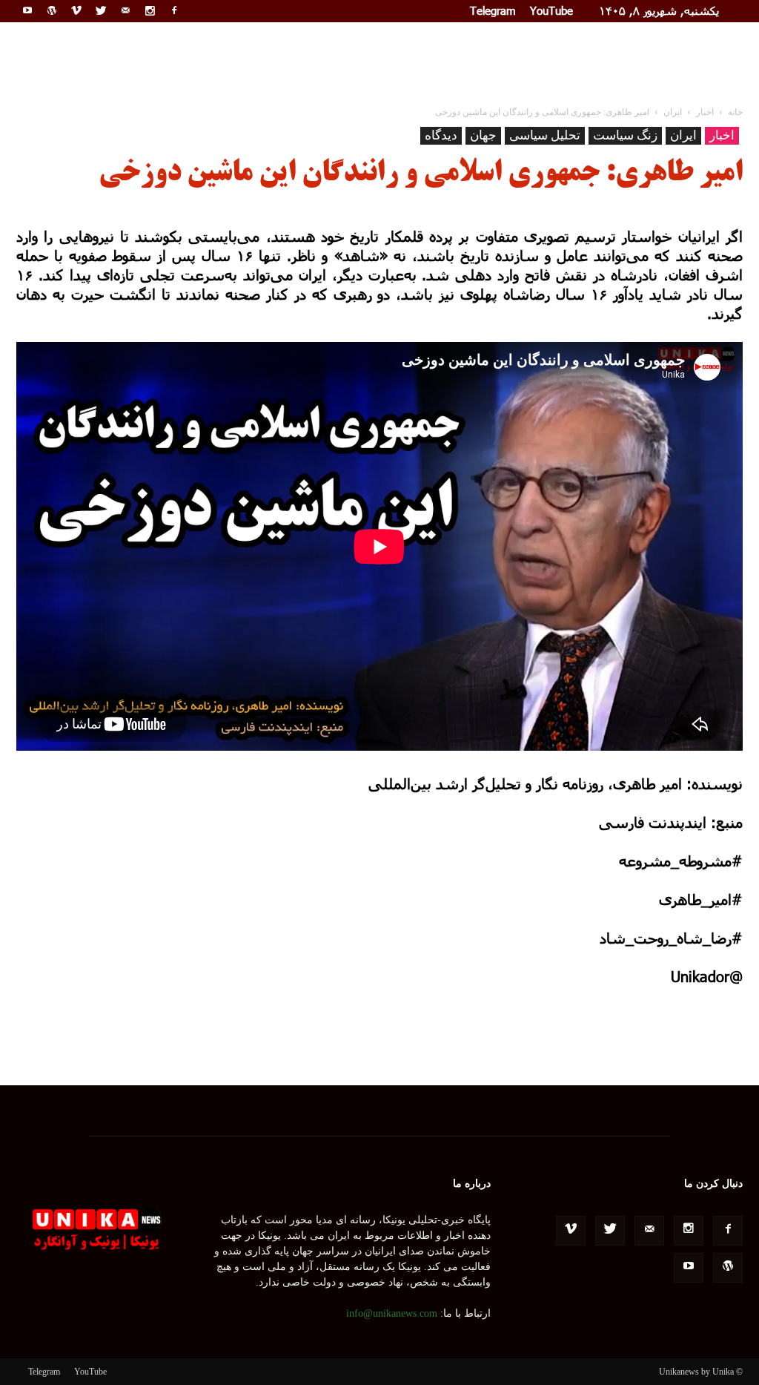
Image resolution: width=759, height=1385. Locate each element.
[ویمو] (76, 10)
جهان (483, 135)
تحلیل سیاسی (544, 135)
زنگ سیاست (625, 135)
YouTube (551, 10)
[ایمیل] (125, 10)
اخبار (722, 135)
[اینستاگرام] (150, 10)
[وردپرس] (52, 10)
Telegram (493, 10)
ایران (683, 135)
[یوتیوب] (27, 10)
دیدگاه (441, 135)
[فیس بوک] (174, 10)
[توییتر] (101, 10)
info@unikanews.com (391, 1313)
